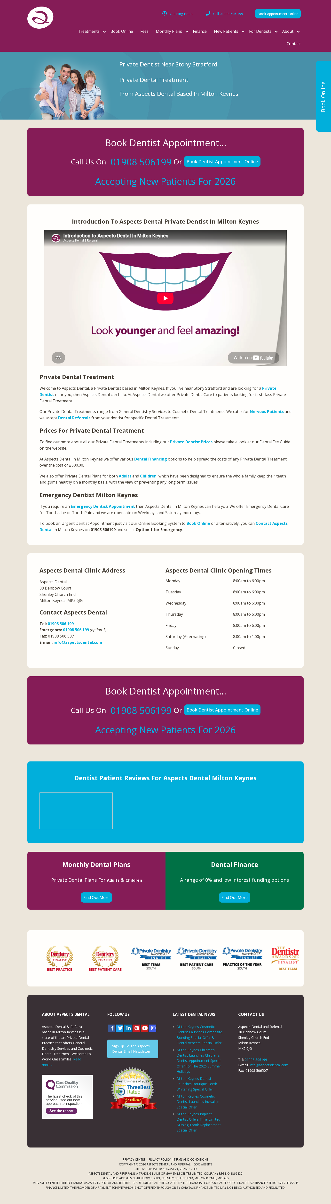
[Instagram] (152, 1028)
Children (148, 476)
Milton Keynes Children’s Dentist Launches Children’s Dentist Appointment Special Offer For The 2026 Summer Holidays (199, 1061)
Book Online (198, 523)
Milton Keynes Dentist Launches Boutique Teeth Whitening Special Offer (197, 1084)
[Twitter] (119, 1028)
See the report (61, 1111)
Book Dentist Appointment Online (222, 161)
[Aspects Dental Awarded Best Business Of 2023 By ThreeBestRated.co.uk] (132, 1088)
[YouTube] (144, 1028)
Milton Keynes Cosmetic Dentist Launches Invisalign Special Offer (198, 1101)
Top (319, 1192)
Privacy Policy (160, 1159)
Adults (125, 476)
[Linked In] (128, 1028)
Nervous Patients (267, 411)
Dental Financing (150, 459)
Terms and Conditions (191, 1159)
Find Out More (96, 897)
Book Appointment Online (278, 13)
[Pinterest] (136, 1028)
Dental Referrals (74, 417)
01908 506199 (141, 161)
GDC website (203, 1164)
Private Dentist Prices (191, 441)
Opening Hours (181, 13)
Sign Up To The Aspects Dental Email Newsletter (131, 1049)
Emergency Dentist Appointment (103, 506)
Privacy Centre (134, 1159)
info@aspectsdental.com (78, 642)
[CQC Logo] (62, 1089)
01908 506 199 (228, 13)
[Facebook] (111, 1028)
